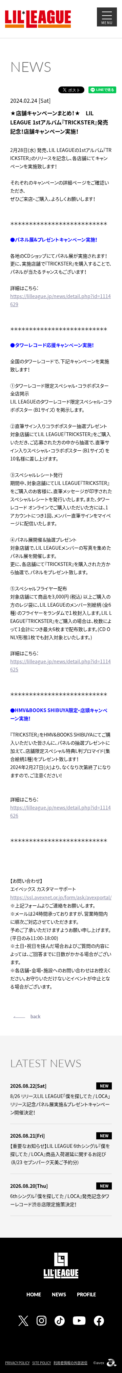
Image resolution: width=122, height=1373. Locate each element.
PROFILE (86, 1294)
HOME (33, 1294)
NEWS (59, 1294)
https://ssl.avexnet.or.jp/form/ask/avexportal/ (60, 897)
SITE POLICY (41, 1362)
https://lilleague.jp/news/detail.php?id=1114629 (60, 300)
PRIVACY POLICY (17, 1362)
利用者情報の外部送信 (70, 1362)
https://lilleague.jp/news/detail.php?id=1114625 (60, 665)
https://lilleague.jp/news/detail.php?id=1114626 (60, 811)
